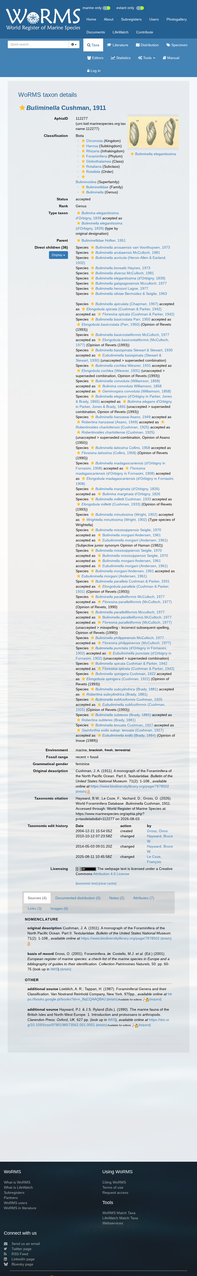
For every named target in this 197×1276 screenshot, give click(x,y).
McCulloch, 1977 (132, 335)
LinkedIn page (23, 1259)
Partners (11, 1198)
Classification (56, 136)
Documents (95, 32)
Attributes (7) (143, 898)
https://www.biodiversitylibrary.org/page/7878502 (130, 786)
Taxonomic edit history (48, 826)
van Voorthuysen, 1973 (132, 247)
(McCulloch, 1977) (137, 602)
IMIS (54, 969)
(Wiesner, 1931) (111, 371)
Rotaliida (93, 172)
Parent (62, 240)
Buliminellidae (97, 187)
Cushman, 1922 (125, 674)
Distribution (149, 45)
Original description (50, 771)
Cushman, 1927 (124, 725)
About (108, 19)
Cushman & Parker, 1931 (132, 581)
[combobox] (38, 44)
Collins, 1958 (122, 448)
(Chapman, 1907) (126, 304)
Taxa (95, 45)
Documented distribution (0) (78, 898)
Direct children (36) (51, 247)
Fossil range (57, 757)
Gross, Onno (157, 831)
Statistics (123, 58)
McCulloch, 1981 (127, 252)
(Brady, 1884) (129, 735)
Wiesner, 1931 (123, 365)
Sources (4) (37, 898)
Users (154, 19)
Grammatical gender (50, 764)
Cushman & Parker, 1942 (131, 663)
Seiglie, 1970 (128, 530)
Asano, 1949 (123, 417)
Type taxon (58, 213)
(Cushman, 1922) (118, 679)
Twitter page (22, 1249)
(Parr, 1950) (111, 324)
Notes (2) (116, 898)
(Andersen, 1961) (135, 540)
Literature (120, 45)
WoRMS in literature (20, 1208)
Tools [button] (147, 58)
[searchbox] (37, 44)
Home (91, 19)
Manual (172, 58)
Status (62, 199)
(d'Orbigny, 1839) (130, 278)
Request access (115, 1192)
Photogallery (176, 19)
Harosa (92, 146)
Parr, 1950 (122, 319)
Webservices (112, 1223)
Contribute (144, 32)
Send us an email (26, 1244)
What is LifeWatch (18, 1187)
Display (57, 255)
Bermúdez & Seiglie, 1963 (131, 294)
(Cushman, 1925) (118, 432)
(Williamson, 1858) (136, 391)
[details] (81, 791)
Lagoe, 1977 (121, 288)
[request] (155, 999)
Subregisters (131, 19)
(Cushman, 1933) (111, 504)
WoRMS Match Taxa (118, 1213)
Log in (95, 71)
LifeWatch (121, 32)
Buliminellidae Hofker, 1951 (104, 240)
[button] (22, 108)
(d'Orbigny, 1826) (127, 489)
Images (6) (59, 908)
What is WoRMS (17, 1182)
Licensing (59, 869)
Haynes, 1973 (122, 268)
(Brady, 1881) (126, 689)
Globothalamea (98, 161)
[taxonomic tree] (87, 883)
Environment (57, 750)
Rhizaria (93, 151)
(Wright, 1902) (126, 514)
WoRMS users (15, 1203)
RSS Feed (20, 1254)
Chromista (94, 141)
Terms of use (112, 1187)
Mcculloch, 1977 (131, 283)
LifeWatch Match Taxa (120, 1218)
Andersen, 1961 (131, 535)
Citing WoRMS (114, 1182)
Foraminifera (96, 156)
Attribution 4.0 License (111, 874)
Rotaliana (94, 166)
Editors (97, 58)
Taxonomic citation (51, 798)
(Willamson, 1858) (127, 381)
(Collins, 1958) (109, 453)
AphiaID (61, 118)
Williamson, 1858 (132, 386)
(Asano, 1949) (110, 422)
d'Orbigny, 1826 (131, 494)
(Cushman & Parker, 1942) (124, 309)
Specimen (179, 45)
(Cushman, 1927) (123, 730)
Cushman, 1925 (128, 699)
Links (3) (35, 908)
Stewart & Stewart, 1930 (134, 350)
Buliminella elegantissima (155, 154)
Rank (63, 206)
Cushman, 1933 (123, 499)
